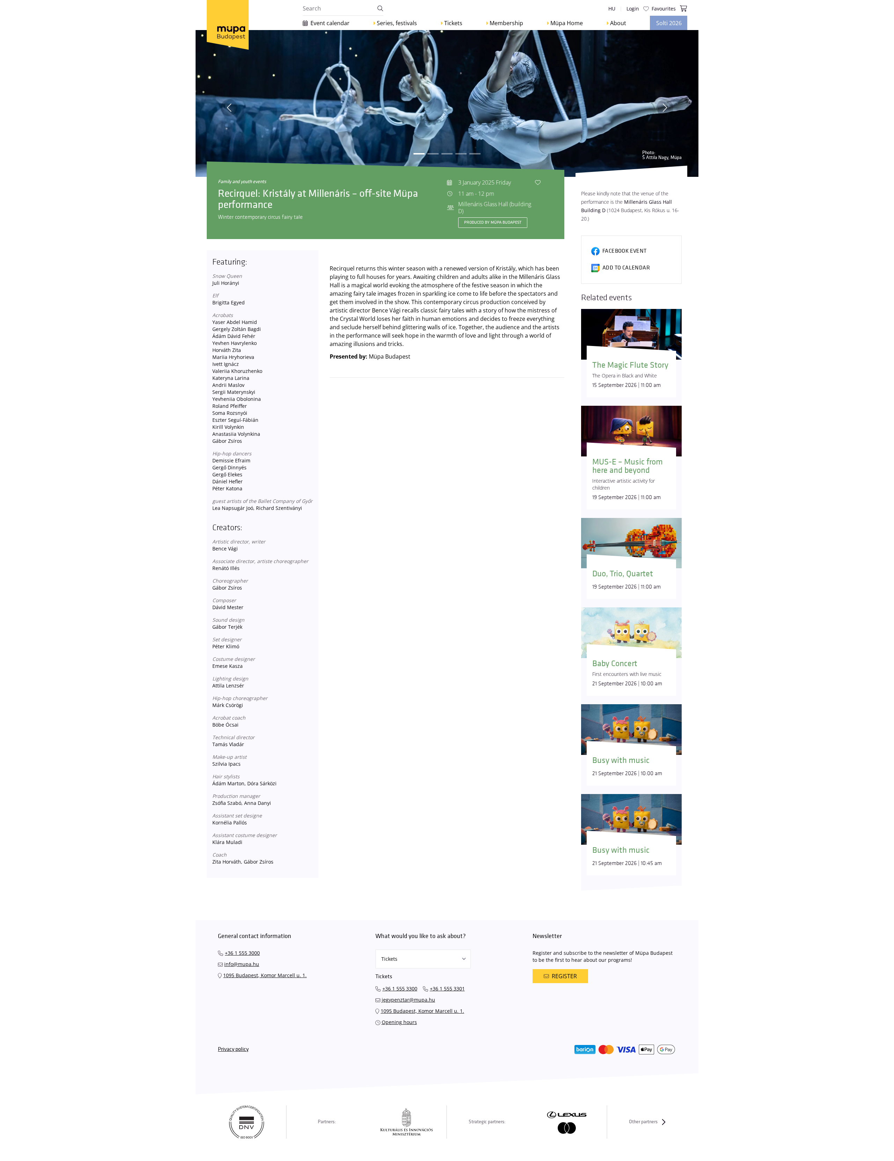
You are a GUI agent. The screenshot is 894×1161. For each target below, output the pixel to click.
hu (611, 8)
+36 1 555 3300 (399, 988)
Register (564, 976)
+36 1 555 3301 (447, 988)
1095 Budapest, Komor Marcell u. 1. (265, 975)
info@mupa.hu (241, 964)
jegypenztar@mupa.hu (408, 999)
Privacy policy (233, 1049)
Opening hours (399, 1022)
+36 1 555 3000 (242, 953)
